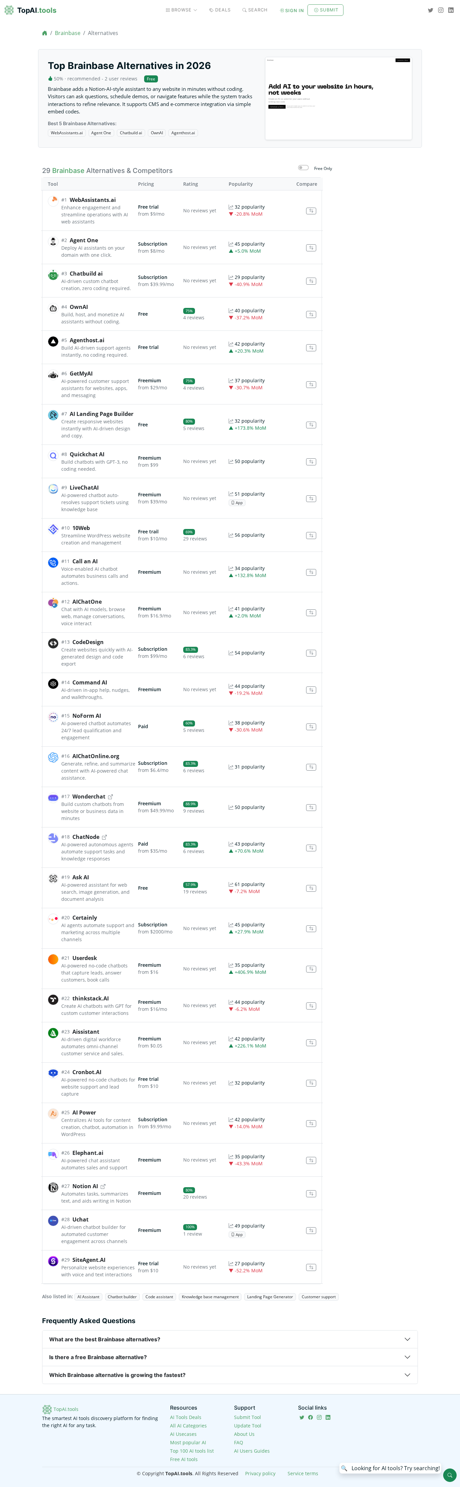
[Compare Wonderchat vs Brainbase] (311, 807)
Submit (329, 9)
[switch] (303, 167)
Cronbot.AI (86, 1072)
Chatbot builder (122, 1297)
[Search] (450, 1475)
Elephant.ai (87, 1153)
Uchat (80, 1219)
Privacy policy (260, 1473)
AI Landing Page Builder (101, 414)
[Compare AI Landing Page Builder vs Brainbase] (311, 425)
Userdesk (84, 958)
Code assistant (159, 1297)
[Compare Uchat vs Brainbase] (311, 1230)
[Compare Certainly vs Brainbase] (311, 928)
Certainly (84, 917)
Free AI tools (184, 1459)
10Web (81, 528)
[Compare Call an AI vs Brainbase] (311, 572)
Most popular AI (188, 1442)
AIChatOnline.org (95, 756)
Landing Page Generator (270, 1297)
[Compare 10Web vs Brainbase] (311, 535)
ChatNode (85, 837)
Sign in (294, 10)
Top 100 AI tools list (192, 1451)
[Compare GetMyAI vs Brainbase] (311, 384)
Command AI (89, 682)
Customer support (319, 1297)
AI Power (84, 1112)
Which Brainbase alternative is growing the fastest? (117, 1375)
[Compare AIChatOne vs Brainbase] (311, 612)
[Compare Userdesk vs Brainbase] (311, 969)
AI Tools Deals (185, 1417)
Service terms (303, 1473)
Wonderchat (88, 796)
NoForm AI (86, 715)
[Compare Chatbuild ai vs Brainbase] (311, 281)
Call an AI (85, 561)
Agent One (101, 133)
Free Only (323, 168)
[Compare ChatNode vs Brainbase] (311, 848)
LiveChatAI (84, 487)
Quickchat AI (87, 454)
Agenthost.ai (183, 133)
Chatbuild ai (131, 133)
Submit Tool (247, 1417)
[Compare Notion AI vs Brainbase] (311, 1193)
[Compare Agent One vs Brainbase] (311, 247)
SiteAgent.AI (88, 1260)
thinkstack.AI (90, 998)
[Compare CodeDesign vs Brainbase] (311, 653)
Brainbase (67, 33)
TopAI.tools (65, 1409)
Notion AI (85, 1186)
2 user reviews (121, 78)
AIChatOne (87, 601)
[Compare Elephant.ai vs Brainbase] (311, 1160)
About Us (244, 1434)
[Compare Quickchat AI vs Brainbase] (311, 461)
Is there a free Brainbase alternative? (98, 1357)
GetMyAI (81, 373)
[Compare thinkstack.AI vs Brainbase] (311, 1006)
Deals (223, 9)
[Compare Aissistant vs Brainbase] (311, 1043)
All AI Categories (188, 1425)
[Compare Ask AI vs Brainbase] (311, 888)
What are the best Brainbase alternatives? (104, 1339)
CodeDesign (88, 642)
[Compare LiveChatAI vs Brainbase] (311, 498)
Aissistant (85, 1031)
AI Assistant (88, 1297)
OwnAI (157, 133)
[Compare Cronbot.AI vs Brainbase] (311, 1083)
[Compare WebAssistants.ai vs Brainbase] (311, 211)
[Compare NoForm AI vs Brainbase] (311, 727)
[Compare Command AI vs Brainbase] (311, 690)
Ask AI (80, 877)
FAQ (238, 1442)
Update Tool (247, 1425)
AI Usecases (183, 1434)
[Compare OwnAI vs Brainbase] (311, 314)
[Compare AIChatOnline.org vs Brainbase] (311, 767)
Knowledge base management (210, 1297)
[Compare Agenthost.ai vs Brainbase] (311, 347)
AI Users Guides (252, 1451)
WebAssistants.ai (67, 133)
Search (258, 9)
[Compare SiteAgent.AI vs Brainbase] (311, 1267)
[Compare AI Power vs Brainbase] (311, 1123)
